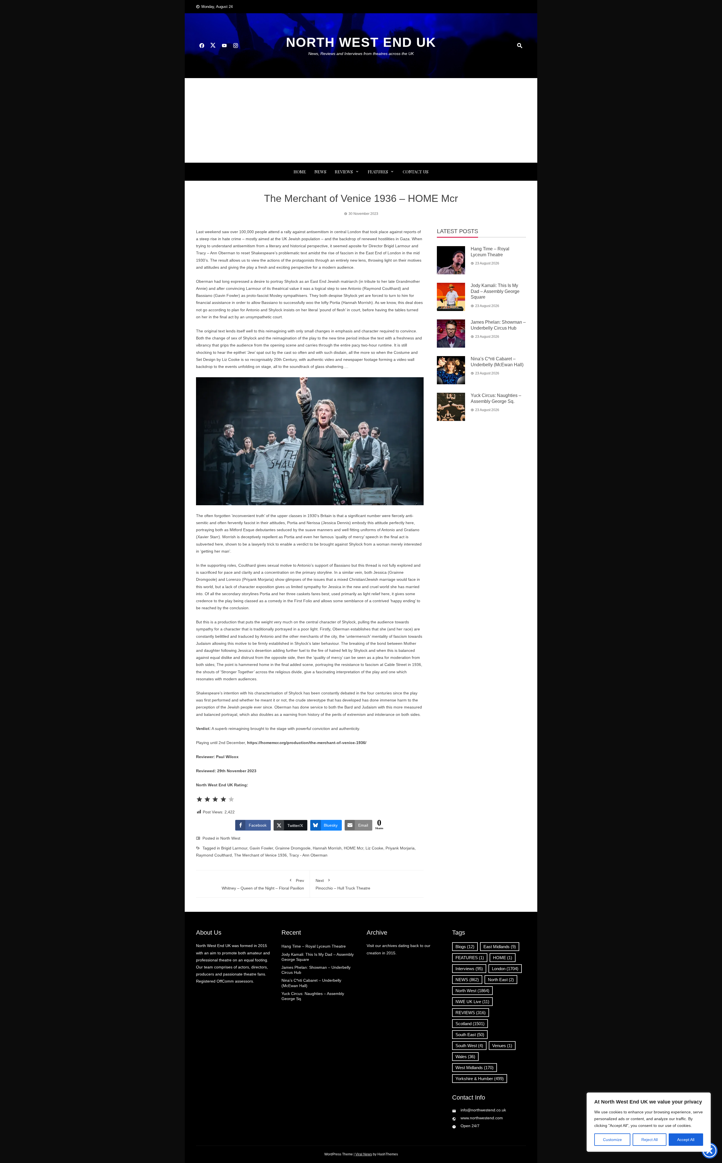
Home (300, 172)
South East (469, 1034)
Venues (502, 1045)
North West (230, 838)
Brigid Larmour (234, 848)
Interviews (469, 968)
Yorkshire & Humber (479, 1078)
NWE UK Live (472, 1001)
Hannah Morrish (327, 848)
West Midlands (474, 1067)
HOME (502, 957)
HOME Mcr (353, 848)
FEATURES (378, 172)
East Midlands (499, 946)
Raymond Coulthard (214, 855)
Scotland (470, 1023)
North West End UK (361, 42)
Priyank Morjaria (400, 848)
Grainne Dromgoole (293, 848)
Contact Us (415, 172)
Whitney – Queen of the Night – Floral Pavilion (263, 884)
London (505, 968)
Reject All (649, 1139)
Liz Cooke (374, 848)
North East (501, 979)
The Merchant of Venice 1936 (260, 855)
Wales (465, 1056)
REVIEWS (344, 172)
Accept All (685, 1139)
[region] (649, 1122)
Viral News (363, 1154)
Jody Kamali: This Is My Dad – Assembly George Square (495, 291)
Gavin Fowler (261, 848)
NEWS (320, 172)
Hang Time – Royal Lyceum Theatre (313, 946)
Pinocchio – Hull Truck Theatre (343, 884)
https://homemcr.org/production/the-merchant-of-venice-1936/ (306, 742)
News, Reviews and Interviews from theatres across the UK (361, 53)
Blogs (464, 946)
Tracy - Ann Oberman (308, 855)
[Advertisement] (361, 120)
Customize (612, 1139)
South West (469, 1045)
